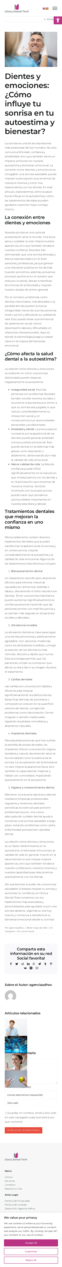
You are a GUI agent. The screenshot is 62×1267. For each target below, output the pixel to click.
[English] (43, 8)
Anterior (52, 19)
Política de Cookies (16, 1204)
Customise (31, 1251)
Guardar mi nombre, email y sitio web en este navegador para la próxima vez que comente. (30, 1117)
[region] (31, 1239)
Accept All (31, 1242)
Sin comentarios (25, 931)
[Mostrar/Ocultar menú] (55, 8)
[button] (58, 20)
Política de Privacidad (17, 1200)
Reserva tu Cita (13, 1188)
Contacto (10, 1184)
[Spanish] (47, 8)
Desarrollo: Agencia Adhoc (20, 1208)
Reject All (31, 1260)
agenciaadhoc (16, 927)
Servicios (10, 1180)
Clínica (9, 1177)
